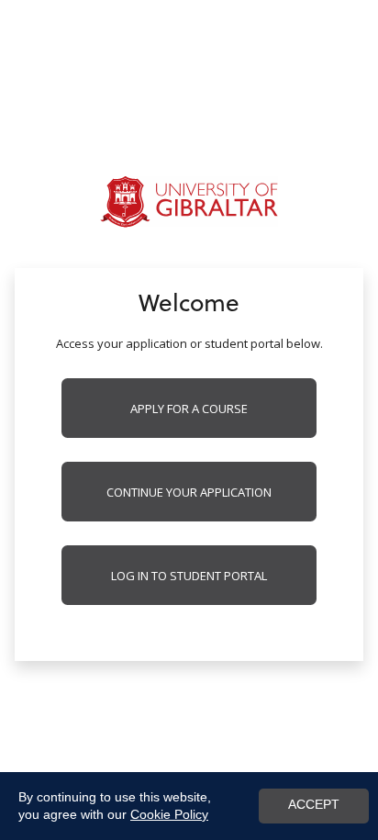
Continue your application (189, 492)
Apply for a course (189, 408)
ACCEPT (313, 805)
